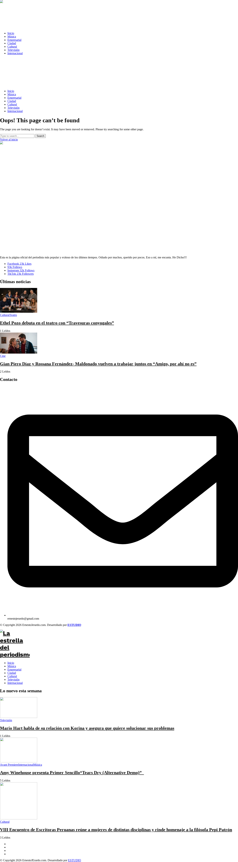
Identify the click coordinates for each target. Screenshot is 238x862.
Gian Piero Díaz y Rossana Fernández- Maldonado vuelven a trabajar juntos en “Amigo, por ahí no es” (98, 363)
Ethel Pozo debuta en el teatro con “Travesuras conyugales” (57, 322)
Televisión (13, 679)
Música (11, 666)
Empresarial (14, 669)
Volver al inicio (9, 139)
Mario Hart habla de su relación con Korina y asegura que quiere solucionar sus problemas (87, 728)
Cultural (12, 676)
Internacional (15, 682)
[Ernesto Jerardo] (117, 14)
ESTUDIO (74, 860)
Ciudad (11, 672)
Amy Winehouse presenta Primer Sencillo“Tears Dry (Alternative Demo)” (72, 772)
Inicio (10, 662)
